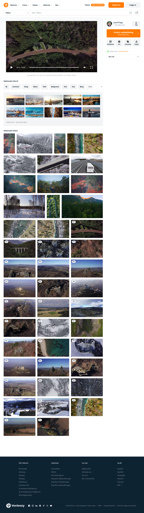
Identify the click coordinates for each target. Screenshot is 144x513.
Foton (24, 5)
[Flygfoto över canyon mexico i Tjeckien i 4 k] (87, 328)
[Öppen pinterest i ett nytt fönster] (40, 506)
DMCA (53, 472)
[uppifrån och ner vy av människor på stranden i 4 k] (53, 348)
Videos (35, 5)
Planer (87, 5)
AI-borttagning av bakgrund (29, 492)
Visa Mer (91, 112)
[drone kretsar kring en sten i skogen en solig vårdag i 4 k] (20, 348)
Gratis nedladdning (123, 33)
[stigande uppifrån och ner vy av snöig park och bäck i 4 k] (53, 328)
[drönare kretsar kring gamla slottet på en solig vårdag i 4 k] (20, 308)
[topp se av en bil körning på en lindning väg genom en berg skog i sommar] (53, 206)
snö (65, 87)
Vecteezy (22, 472)
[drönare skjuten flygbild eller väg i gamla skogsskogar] (9, 143)
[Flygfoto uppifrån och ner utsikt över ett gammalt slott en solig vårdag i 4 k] (20, 328)
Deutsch (120, 479)
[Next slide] (99, 86)
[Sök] (130, 12)
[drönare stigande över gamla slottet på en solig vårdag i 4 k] (87, 367)
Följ (136, 25)
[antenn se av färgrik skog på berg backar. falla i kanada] (82, 206)
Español (120, 472)
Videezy (22, 475)
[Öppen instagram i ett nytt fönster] (33, 506)
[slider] (54, 67)
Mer (56, 5)
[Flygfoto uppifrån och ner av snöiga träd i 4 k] (53, 249)
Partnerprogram (57, 475)
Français (120, 482)
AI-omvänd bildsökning (28, 488)
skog (26, 87)
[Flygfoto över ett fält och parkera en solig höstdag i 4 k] (19, 427)
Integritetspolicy (109, 506)
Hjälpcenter (86, 469)
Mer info (111, 57)
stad (90, 87)
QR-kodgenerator (25, 495)
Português (121, 475)
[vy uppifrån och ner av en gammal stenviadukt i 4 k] (87, 229)
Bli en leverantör (88, 479)
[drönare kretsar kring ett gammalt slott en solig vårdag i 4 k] (87, 268)
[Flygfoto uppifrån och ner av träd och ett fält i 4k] (53, 427)
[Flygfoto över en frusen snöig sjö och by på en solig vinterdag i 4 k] (53, 407)
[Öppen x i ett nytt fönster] (47, 506)
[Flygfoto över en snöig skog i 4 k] (87, 308)
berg (82, 87)
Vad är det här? (123, 51)
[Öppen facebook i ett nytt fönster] (29, 506)
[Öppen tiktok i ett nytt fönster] (44, 506)
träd (44, 87)
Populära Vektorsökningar (61, 479)
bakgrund (55, 87)
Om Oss (85, 475)
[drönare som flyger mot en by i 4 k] (53, 308)
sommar (15, 87)
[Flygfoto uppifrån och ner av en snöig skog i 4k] (87, 387)
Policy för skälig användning (126, 506)
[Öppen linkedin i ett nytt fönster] (36, 506)
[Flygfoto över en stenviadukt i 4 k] (20, 249)
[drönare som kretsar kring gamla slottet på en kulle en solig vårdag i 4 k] (20, 387)
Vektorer (13, 5)
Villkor (100, 506)
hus (73, 87)
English (120, 469)
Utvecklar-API (24, 485)
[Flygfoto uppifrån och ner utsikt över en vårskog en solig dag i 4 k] (87, 249)
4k (6, 87)
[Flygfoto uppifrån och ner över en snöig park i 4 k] (53, 387)
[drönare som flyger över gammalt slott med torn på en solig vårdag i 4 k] (20, 367)
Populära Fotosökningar (60, 482)
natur (35, 87)
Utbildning (23, 482)
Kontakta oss (87, 472)
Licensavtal (55, 469)
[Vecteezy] (6, 5)
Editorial (46, 5)
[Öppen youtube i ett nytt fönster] (51, 506)
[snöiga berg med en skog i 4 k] (20, 407)
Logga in (132, 5)
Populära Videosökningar (60, 485)
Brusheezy (23, 469)
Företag (22, 479)
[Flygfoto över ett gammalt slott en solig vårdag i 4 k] (20, 268)
